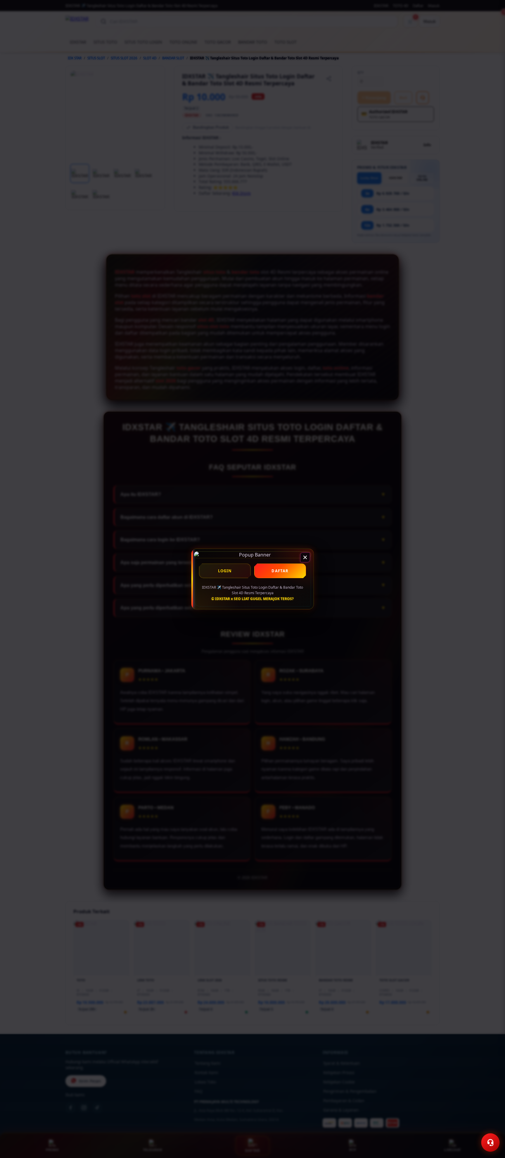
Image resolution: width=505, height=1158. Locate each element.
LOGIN (225, 570)
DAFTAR (279, 570)
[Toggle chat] (490, 1142)
